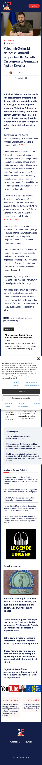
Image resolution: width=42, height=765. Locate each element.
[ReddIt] (23, 84)
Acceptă (21, 391)
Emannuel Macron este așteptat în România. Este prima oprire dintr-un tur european (32, 707)
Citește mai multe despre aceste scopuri (32, 383)
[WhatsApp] (12, 84)
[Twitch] (21, 761)
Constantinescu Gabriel (24, 73)
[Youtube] (37, 761)
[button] (38, 358)
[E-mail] (29, 84)
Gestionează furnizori (16, 383)
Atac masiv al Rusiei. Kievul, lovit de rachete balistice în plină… (19, 337)
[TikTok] (15, 761)
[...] (30, 349)
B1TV (21, 145)
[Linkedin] (18, 84)
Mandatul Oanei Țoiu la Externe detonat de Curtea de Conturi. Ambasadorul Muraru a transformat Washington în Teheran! (20, 508)
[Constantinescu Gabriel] (11, 72)
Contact (37, 403)
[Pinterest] (7, 84)
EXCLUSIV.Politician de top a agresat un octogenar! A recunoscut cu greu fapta (19, 499)
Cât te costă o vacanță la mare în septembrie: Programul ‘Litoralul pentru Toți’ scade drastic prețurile (21, 641)
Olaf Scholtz (14, 318)
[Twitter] (26, 761)
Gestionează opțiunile (21, 398)
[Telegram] (34, 84)
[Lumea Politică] (21, 732)
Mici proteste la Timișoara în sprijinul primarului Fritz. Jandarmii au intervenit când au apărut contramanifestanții (23, 446)
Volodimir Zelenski (12, 219)
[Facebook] (4, 761)
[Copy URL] (39, 84)
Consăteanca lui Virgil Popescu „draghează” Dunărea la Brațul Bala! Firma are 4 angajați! (20, 491)
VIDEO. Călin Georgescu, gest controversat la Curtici (18, 437)
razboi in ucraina (26, 318)
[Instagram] (10, 761)
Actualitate (10, 40)
